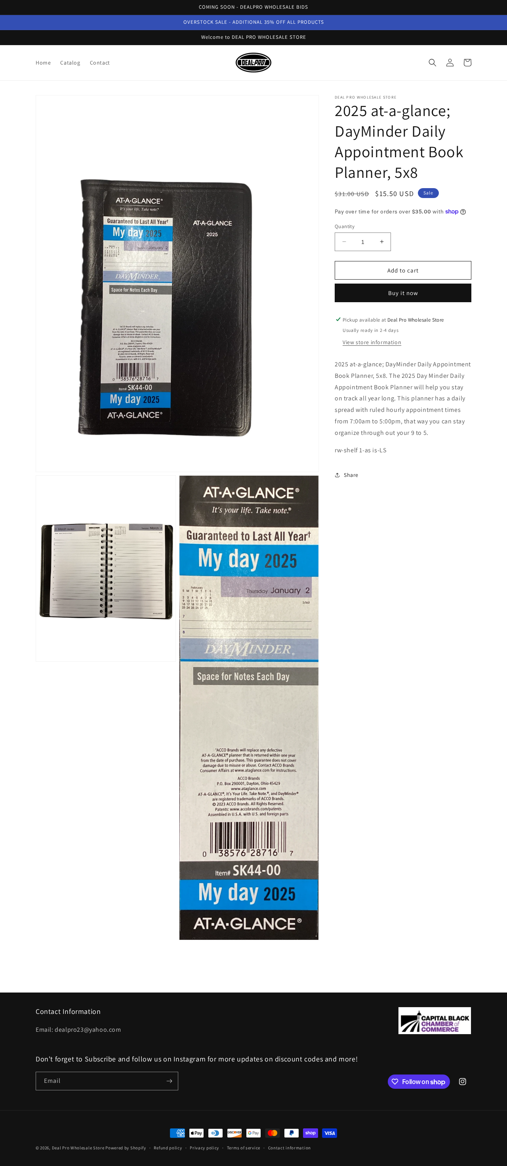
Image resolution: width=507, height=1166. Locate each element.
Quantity (345, 226)
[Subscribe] (169, 1081)
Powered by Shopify (125, 1148)
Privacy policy (204, 1148)
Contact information (289, 1148)
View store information (372, 341)
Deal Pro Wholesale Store (78, 1148)
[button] (432, 62)
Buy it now (403, 292)
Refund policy (168, 1148)
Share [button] (351, 474)
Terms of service (243, 1148)
